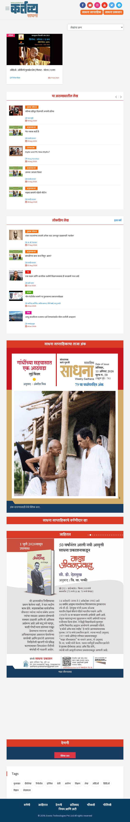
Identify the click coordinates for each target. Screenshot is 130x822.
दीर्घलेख (28, 783)
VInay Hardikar (33, 159)
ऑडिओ (10, 35)
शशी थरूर (30, 283)
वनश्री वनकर (31, 138)
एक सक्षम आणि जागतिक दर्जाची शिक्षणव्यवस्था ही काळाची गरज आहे (52, 276)
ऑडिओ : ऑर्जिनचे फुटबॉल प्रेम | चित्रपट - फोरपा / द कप (32, 70)
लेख (28, 312)
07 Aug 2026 (32, 245)
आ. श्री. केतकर (32, 242)
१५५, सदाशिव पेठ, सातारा (65, 675)
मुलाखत (17, 783)
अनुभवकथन (31, 127)
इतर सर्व (117, 220)
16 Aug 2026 (32, 141)
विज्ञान (16, 790)
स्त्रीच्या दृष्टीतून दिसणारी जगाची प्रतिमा (39, 111)
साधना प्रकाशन (113, 12)
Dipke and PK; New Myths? (37, 152)
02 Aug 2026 (32, 265)
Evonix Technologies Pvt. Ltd (60, 816)
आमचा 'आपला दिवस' (33, 172)
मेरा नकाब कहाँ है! (32, 131)
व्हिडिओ (106, 783)
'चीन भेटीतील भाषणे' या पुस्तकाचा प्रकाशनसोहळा (44, 297)
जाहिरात (43, 805)
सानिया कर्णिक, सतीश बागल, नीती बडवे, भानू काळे (43, 303)
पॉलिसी (107, 805)
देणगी (59, 805)
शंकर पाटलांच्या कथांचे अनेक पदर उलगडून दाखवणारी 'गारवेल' (49, 236)
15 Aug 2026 (32, 182)
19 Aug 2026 (32, 121)
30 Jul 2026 (31, 306)
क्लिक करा (65, 756)
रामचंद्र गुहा (31, 324)
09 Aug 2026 (32, 202)
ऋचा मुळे (30, 118)
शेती (58, 783)
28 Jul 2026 (31, 326)
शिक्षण (77, 783)
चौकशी (91, 805)
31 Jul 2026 (31, 286)
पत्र (28, 272)
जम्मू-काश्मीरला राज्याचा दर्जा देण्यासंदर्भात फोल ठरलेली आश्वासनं (51, 317)
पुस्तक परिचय (32, 107)
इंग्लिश (50, 783)
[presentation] (116, 97)
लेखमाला (27, 790)
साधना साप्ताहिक (91, 12)
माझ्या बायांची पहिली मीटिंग (35, 193)
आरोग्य (68, 783)
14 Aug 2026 (32, 161)
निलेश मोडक (16, 77)
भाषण (29, 292)
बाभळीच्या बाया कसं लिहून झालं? (38, 256)
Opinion (31, 147)
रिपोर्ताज (39, 783)
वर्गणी (27, 805)
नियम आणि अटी (68, 809)
